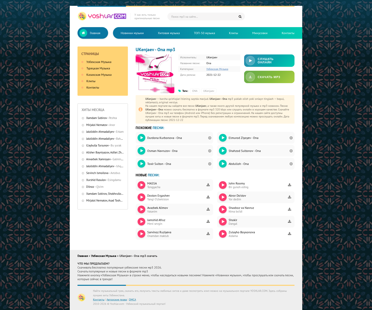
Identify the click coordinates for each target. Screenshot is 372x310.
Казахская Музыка (99, 75)
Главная (95, 33)
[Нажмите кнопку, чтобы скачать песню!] (208, 185)
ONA (194, 91)
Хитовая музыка (169, 33)
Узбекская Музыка (98, 62)
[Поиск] (240, 16)
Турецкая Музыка (98, 68)
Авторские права (117, 299)
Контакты (288, 33)
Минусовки (260, 33)
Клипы (233, 33)
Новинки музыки (132, 33)
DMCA (132, 299)
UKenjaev (208, 91)
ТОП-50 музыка (204, 33)
